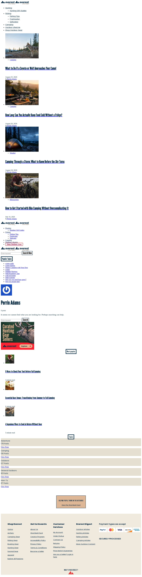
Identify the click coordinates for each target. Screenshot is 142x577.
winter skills (9, 264)
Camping (9, 24)
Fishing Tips (15, 16)
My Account (58, 532)
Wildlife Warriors (11, 272)
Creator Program (37, 537)
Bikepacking (14, 200)
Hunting (8, 8)
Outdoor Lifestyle (12, 27)
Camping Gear (14, 537)
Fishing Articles (82, 537)
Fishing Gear (13, 540)
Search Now (27, 253)
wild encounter (10, 276)
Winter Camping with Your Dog (16, 268)
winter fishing (10, 266)
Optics (10, 529)
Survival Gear (13, 551)
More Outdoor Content (85, 544)
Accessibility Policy (38, 540)
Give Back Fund (36, 533)
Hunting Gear (13, 548)
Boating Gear (13, 544)
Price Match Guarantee (62, 551)
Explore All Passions (15, 559)
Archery (11, 533)
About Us (34, 529)
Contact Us (58, 540)
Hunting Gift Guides (18, 10)
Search (25, 320)
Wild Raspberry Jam (12, 274)
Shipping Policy (59, 547)
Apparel (11, 555)
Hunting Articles (82, 533)
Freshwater (15, 19)
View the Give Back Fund (71, 505)
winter (7, 270)
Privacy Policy (35, 544)
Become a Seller (37, 551)
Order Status (58, 536)
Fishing (8, 13)
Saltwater (14, 22)
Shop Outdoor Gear (13, 30)
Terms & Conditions (38, 548)
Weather (13, 153)
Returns (56, 543)
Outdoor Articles (83, 529)
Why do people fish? (12, 282)
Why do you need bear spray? (15, 280)
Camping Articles (83, 540)
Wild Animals (10, 278)
